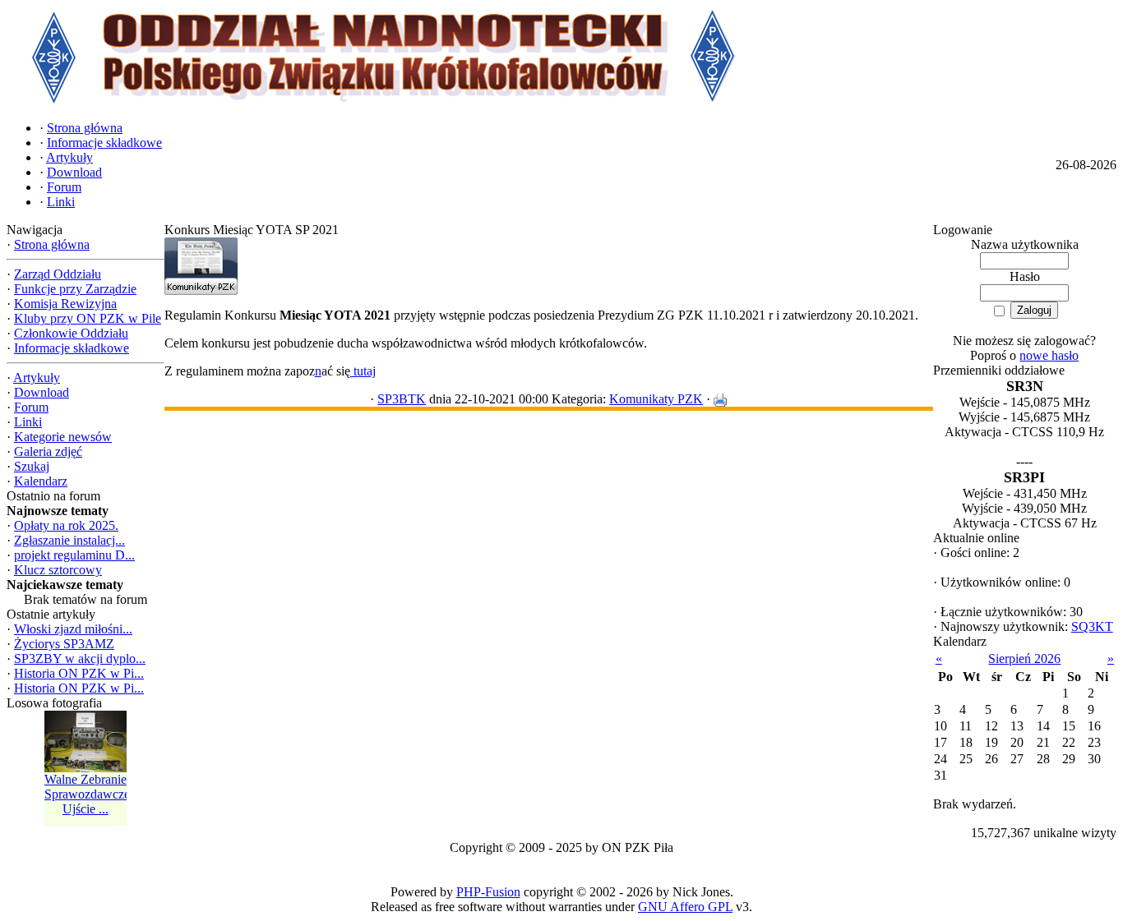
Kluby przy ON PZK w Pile (87, 318)
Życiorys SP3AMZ (64, 644)
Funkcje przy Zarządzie (75, 289)
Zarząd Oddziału (57, 274)
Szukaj (31, 466)
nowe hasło (1049, 355)
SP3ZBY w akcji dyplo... (80, 658)
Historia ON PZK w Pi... (79, 673)
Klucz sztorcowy (58, 570)
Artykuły (36, 378)
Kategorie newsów (63, 437)
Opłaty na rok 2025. (66, 525)
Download (41, 392)
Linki (28, 422)
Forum (31, 407)
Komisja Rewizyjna (65, 304)
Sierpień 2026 (1024, 658)
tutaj (363, 371)
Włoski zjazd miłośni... (73, 629)
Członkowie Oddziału (71, 333)
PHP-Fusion (488, 892)
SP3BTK (401, 399)
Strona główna (52, 244)
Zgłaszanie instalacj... (69, 540)
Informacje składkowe (71, 348)
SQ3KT (1092, 626)
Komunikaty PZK (656, 399)
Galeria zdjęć (48, 451)
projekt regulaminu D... (74, 555)
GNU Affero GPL (685, 907)
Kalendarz (40, 481)
